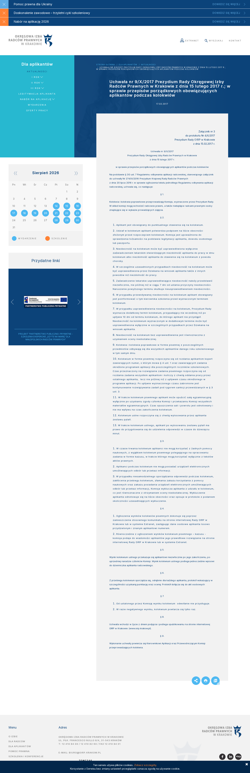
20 (45, 213)
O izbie (13, 736)
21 (56, 213)
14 (56, 205)
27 (45, 220)
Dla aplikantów (128, 65)
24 (13, 220)
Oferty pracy (37, 110)
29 (67, 220)
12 (35, 205)
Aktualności (148, 65)
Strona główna (105, 65)
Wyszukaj (216, 40)
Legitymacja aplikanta (37, 94)
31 (14, 227)
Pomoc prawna (19, 751)
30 (77, 220)
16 (77, 205)
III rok (36, 88)
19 (35, 213)
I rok (36, 77)
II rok (35, 82)
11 (24, 205)
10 (13, 205)
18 (24, 213)
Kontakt (235, 40)
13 (45, 205)
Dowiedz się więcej (226, 4)
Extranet (192, 40)
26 (35, 220)
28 (56, 220)
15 (66, 205)
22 (66, 213)
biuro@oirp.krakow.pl (85, 752)
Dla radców (17, 741)
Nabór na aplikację (36, 99)
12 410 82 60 (89, 744)
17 (13, 213)
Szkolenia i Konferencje (26, 756)
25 (24, 220)
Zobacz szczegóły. (145, 765)
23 (77, 213)
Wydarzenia (37, 105)
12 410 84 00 (70, 744)
